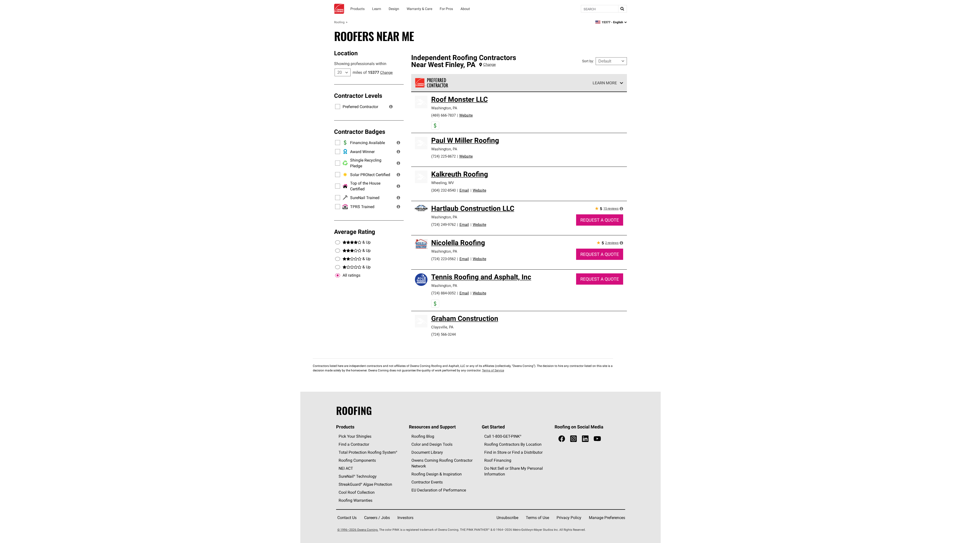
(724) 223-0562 (443, 258)
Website (466, 115)
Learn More (605, 82)
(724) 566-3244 (443, 334)
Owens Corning (339, 9)
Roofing (339, 22)
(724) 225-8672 (443, 156)
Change (386, 72)
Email (464, 190)
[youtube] (597, 439)
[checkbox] (338, 275)
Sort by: (588, 61)
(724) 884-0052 (443, 293)
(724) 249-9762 (443, 224)
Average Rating (354, 231)
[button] (391, 107)
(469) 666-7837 (443, 115)
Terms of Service (493, 370)
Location (346, 53)
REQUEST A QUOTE (599, 220)
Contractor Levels (358, 95)
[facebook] (562, 439)
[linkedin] (585, 439)
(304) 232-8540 (443, 190)
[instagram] (573, 439)
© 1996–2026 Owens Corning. (357, 529)
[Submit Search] (622, 9)
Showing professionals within (360, 63)
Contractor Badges (359, 131)
